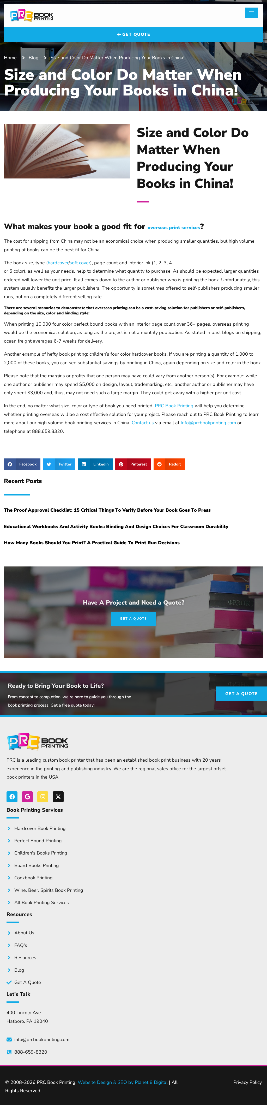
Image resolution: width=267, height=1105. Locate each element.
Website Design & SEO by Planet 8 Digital (123, 1082)
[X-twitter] (58, 796)
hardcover (58, 263)
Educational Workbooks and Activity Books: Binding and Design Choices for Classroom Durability (116, 526)
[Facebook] (12, 796)
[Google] (27, 796)
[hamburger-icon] (251, 13)
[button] (22, 464)
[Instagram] (42, 796)
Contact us (143, 423)
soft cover (80, 263)
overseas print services (174, 227)
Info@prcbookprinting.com (208, 423)
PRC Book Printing (174, 406)
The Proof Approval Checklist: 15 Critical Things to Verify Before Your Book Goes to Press (107, 510)
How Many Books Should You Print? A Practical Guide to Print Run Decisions (92, 543)
